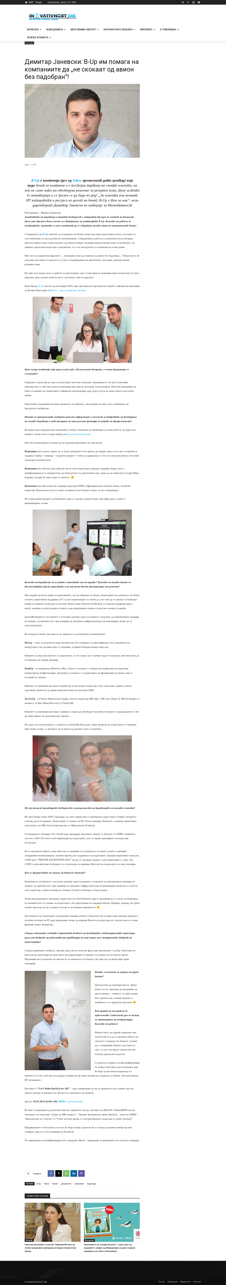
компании (79, 1183)
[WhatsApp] (66, 1173)
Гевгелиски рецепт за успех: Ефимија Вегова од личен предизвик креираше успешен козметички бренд (50, 1247)
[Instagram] (193, 2)
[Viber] (81, 1173)
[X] (58, 1173)
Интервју (146, 29)
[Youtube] (198, 2)
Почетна (33, 29)
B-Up (35, 180)
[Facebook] (187, 2)
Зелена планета (37, 37)
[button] (183, 2)
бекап (55, 1183)
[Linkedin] (73, 1173)
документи (66, 1183)
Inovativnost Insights (118, 29)
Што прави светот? (83, 29)
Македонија (54, 29)
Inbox (77, 180)
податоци (91, 1183)
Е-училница (168, 29)
